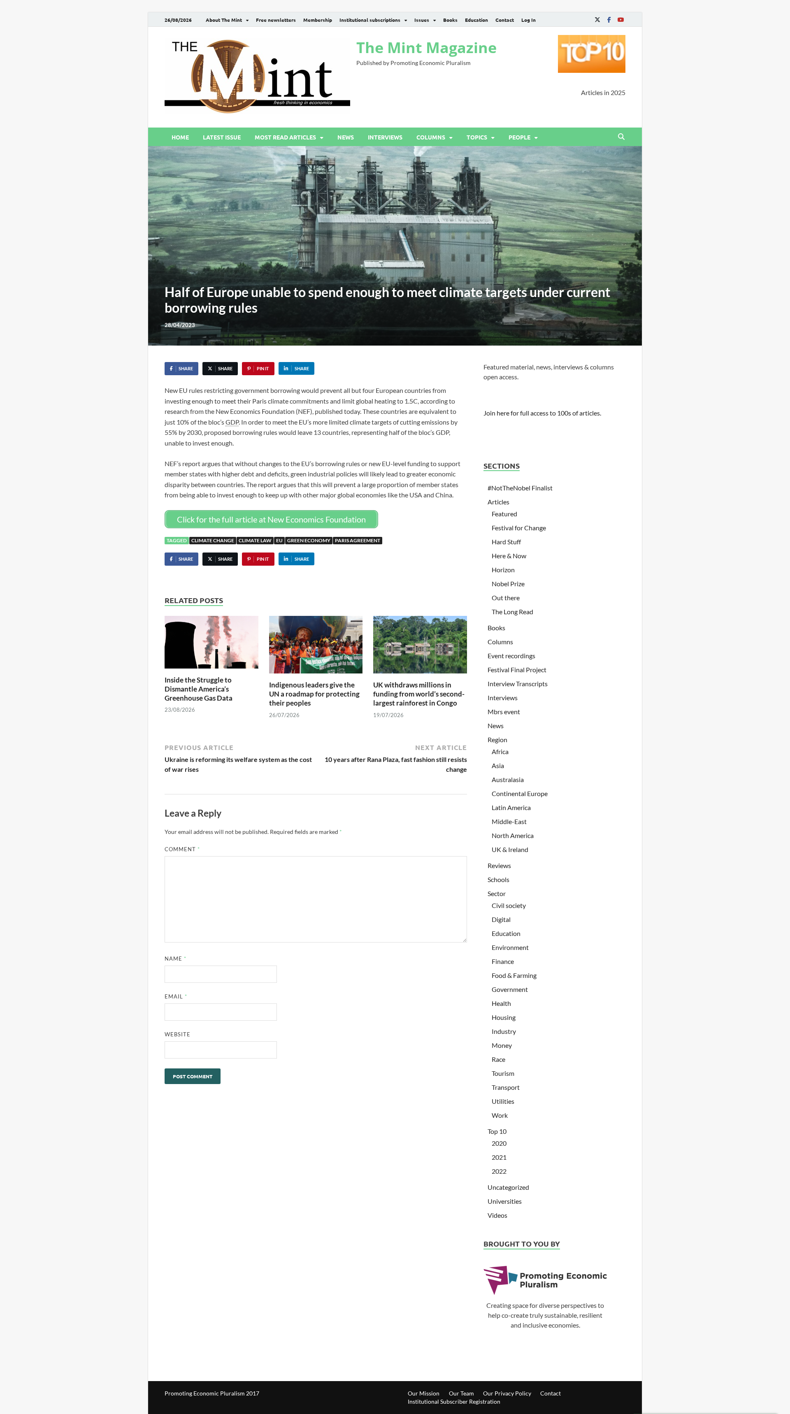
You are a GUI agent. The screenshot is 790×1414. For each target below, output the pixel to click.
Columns (430, 137)
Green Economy (308, 540)
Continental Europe (520, 793)
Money (502, 1045)
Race (498, 1059)
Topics (477, 137)
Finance (503, 961)
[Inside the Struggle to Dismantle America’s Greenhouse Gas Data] (211, 644)
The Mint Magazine (426, 47)
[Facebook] (609, 19)
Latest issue (222, 137)
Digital (501, 919)
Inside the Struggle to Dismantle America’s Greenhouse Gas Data (198, 689)
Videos (497, 1215)
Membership (317, 19)
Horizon (503, 569)
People (519, 137)
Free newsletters (276, 19)
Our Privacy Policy (507, 1393)
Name (175, 958)
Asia (498, 765)
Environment (510, 947)
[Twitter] (597, 19)
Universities (505, 1201)
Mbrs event (504, 711)
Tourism (503, 1073)
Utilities (503, 1101)
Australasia (508, 779)
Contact (504, 19)
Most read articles (285, 137)
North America (513, 835)
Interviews (385, 137)
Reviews (499, 865)
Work (500, 1115)
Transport (506, 1087)
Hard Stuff (506, 542)
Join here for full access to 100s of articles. (542, 413)
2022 (499, 1171)
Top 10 (497, 1131)
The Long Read (512, 611)
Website (178, 1034)
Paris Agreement (357, 540)
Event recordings (511, 655)
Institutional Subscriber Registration (454, 1401)
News (345, 137)
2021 (499, 1157)
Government (510, 989)
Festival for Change (519, 528)
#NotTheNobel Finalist (520, 488)
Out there (506, 597)
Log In (528, 19)
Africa (500, 751)
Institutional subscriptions (369, 19)
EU (279, 540)
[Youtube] (620, 19)
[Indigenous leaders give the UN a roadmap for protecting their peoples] (316, 647)
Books (450, 19)
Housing (504, 1017)
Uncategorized (508, 1187)
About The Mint (224, 19)
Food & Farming (514, 975)
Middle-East (509, 821)
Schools (498, 879)
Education (476, 19)
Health (501, 1003)
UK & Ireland (510, 849)
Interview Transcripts (518, 683)
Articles (498, 502)
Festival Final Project (517, 669)
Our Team (461, 1393)
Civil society (509, 905)
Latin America (511, 807)
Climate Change (212, 540)
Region (497, 739)
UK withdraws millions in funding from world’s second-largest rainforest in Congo (419, 693)
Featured (504, 514)
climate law (255, 540)
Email (176, 996)
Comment (182, 849)
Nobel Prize (508, 583)
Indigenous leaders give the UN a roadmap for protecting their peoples (314, 693)
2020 (499, 1143)
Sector (497, 893)
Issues (421, 19)
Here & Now (509, 556)
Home (180, 137)
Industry (504, 1031)
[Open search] (621, 137)
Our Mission (423, 1393)
